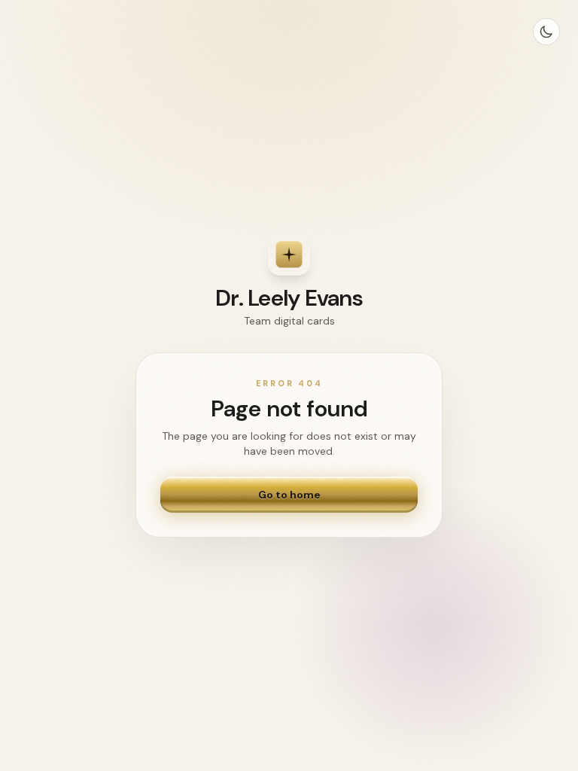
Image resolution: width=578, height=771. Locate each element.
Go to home (289, 494)
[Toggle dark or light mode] (546, 31)
